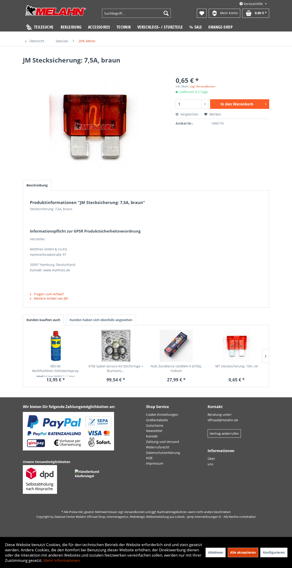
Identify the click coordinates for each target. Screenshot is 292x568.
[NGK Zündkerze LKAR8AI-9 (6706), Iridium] (176, 346)
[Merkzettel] (202, 13)
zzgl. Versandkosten (202, 86)
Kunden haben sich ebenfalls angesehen (101, 320)
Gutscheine (154, 425)
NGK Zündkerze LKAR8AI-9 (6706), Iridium (176, 368)
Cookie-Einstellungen (162, 414)
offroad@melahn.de (223, 420)
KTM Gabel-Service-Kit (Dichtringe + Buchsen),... (116, 368)
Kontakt (152, 436)
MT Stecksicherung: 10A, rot (236, 366)
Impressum (154, 463)
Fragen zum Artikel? (48, 294)
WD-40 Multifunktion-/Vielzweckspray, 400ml (55, 368)
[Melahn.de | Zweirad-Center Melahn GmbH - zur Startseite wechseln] (56, 13)
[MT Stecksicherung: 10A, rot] (237, 346)
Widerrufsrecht (157, 447)
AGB (149, 458)
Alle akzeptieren (243, 552)
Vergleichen (189, 114)
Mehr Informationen (62, 560)
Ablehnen (215, 552)
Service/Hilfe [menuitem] (253, 4)
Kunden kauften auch (43, 320)
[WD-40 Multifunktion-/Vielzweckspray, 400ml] (55, 346)
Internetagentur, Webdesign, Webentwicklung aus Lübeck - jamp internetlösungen (162, 517)
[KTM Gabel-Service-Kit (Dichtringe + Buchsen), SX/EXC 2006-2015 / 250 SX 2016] (116, 346)
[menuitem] (136, 13)
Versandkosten (134, 512)
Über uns (211, 461)
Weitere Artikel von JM (50, 298)
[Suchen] (166, 13)
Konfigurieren (274, 552)
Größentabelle (157, 420)
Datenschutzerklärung (163, 452)
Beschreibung (37, 185)
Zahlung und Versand (162, 442)
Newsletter (154, 431)
